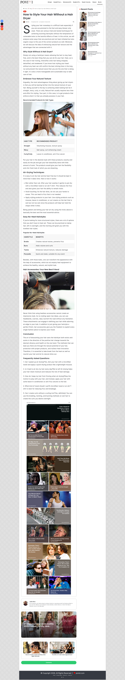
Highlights (67, 2)
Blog (100, 2)
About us (70, 675)
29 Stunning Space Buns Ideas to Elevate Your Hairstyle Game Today (93, 44)
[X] (2, 24)
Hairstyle (57, 2)
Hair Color (86, 2)
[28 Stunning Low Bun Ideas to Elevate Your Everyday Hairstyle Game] (83, 26)
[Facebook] (2, 21)
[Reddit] (2, 29)
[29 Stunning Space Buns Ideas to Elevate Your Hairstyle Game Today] (83, 46)
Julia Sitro (27, 21)
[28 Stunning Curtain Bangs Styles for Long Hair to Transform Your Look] (83, 16)
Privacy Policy (59, 675)
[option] (48, 624)
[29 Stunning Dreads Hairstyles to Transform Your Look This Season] (83, 55)
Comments (49, 662)
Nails (94, 2)
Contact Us (65, 675)
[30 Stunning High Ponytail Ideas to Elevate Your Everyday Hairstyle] (83, 36)
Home (50, 2)
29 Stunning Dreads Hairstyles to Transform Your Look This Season (94, 53)
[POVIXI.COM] (26, 2)
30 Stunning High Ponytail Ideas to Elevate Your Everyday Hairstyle (94, 34)
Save (4, 26)
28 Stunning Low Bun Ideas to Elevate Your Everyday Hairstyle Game (95, 24)
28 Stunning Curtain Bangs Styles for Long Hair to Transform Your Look (94, 14)
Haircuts (76, 2)
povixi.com (80, 673)
